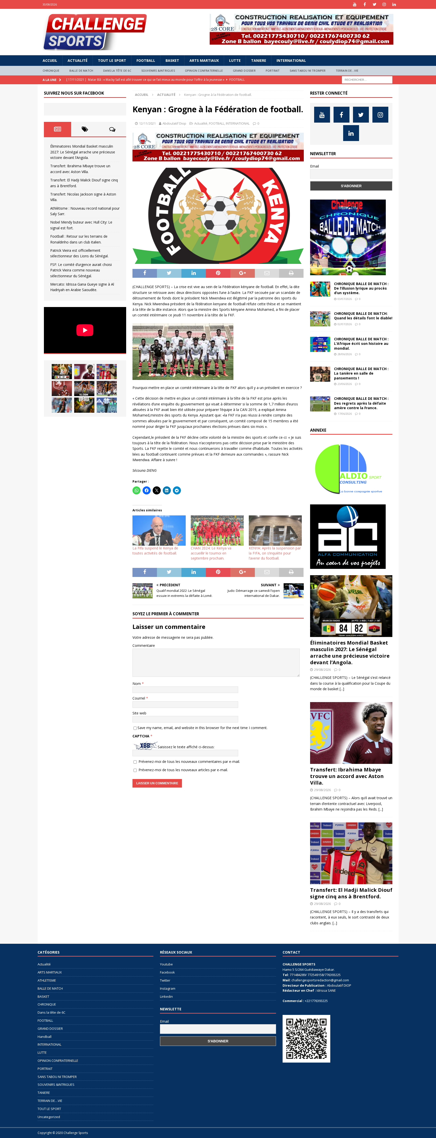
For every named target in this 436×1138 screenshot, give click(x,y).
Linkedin (166, 996)
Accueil (50, 60)
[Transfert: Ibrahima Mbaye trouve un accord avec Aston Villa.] (84, 371)
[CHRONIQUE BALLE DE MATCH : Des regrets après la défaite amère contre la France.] (320, 403)
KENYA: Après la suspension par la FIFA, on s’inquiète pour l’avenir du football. (275, 553)
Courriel (139, 698)
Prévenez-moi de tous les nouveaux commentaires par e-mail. (189, 761)
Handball (44, 1036)
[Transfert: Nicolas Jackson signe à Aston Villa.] (62, 388)
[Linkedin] (394, 4)
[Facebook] (364, 4)
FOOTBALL (146, 60)
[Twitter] (374, 4)
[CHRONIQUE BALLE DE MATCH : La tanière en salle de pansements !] (320, 374)
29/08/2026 (322, 669)
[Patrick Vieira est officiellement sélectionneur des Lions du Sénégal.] (84, 405)
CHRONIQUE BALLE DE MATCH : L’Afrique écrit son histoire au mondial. (361, 343)
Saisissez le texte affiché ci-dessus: (186, 746)
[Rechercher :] (367, 79)
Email (314, 166)
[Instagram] (384, 4)
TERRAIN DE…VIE (347, 70)
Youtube (166, 964)
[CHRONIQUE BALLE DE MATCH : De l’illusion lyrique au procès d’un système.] (320, 289)
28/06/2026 (345, 354)
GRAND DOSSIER (244, 70)
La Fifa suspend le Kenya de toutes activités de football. (155, 551)
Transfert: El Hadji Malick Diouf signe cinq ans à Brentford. (351, 893)
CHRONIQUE (51, 70)
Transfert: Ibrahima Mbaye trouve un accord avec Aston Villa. (347, 776)
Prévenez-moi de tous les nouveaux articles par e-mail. (183, 769)
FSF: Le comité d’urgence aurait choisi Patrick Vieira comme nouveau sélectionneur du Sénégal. (81, 270)
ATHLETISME (47, 980)
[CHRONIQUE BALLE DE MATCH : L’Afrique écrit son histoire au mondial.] (320, 344)
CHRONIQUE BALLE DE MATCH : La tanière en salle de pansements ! (361, 373)
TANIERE (258, 60)
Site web (139, 713)
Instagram (167, 988)
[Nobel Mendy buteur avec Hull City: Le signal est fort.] (107, 388)
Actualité (78, 60)
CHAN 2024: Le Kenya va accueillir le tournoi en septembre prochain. (211, 553)
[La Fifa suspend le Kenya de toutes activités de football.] (158, 530)
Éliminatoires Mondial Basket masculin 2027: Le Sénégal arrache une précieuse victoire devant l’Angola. (82, 152)
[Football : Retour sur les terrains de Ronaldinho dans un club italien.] (62, 405)
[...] (342, 688)
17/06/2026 (345, 413)
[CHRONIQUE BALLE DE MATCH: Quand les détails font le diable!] (320, 318)
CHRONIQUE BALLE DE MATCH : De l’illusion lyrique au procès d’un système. (361, 288)
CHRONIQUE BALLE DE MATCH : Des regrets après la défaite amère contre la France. (361, 403)
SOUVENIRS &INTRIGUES (158, 70)
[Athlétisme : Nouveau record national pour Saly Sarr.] (84, 388)
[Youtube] (354, 4)
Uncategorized (49, 1117)
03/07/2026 (345, 299)
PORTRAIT (273, 70)
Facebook (167, 972)
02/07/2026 (345, 324)
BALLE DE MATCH (81, 70)
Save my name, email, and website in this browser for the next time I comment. (202, 727)
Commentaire (143, 645)
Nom (137, 683)
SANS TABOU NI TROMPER (307, 70)
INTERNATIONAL (291, 60)
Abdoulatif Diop (174, 123)
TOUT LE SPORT (112, 60)
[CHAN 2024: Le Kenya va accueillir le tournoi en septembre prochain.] (217, 530)
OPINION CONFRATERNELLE (204, 70)
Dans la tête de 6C (117, 70)
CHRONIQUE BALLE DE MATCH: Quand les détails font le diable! (363, 315)
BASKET (172, 60)
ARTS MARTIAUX (204, 60)
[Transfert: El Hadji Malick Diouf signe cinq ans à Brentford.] (107, 371)
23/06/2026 (345, 384)
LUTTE (235, 60)
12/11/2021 (147, 123)
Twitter (165, 980)
